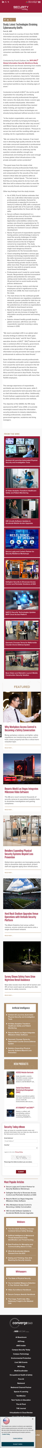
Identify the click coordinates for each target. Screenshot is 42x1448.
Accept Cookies (17, 1444)
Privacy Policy (19, 1152)
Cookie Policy (6, 1434)
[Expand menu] (39, 2)
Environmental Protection (21, 1358)
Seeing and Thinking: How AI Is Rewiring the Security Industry (20, 1259)
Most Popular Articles (14, 1182)
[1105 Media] (21, 1331)
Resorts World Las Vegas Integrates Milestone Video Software (21, 790)
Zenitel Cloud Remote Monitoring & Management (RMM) (24, 1090)
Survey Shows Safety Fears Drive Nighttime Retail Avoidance (20, 978)
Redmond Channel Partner (21, 1387)
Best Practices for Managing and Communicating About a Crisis (20, 1245)
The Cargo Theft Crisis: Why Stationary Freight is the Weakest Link (20, 1301)
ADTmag (21, 1341)
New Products (21, 1064)
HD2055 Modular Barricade (24, 1072)
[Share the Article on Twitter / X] (10, 20)
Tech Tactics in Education (21, 1400)
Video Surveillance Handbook (19, 1290)
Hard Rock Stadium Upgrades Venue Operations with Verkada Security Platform (21, 917)
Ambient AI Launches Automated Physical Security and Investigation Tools (21, 461)
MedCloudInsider (21, 1371)
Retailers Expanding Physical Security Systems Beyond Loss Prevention (19, 854)
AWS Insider (21, 1346)
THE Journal (21, 1408)
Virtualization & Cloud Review (21, 1413)
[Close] (32, 1419)
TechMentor (21, 1396)
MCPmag (21, 1366)
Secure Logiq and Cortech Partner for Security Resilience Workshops (20, 552)
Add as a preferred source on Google (32, 2)
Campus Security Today (21, 1350)
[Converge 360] (21, 1323)
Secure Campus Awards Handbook (21, 1294)
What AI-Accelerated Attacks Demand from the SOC (19, 1252)
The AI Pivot (21, 1404)
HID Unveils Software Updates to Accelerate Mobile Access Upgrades (19, 522)
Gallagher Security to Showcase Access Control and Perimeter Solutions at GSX (21, 583)
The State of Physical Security (19, 1278)
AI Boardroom (21, 1337)
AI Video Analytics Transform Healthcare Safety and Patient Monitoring (21, 492)
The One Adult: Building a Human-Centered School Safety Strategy (21, 1230)
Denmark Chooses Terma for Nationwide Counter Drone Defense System (21, 644)
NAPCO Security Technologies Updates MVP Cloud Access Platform (21, 613)
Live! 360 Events (21, 1362)
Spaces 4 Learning (21, 1392)
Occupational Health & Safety (21, 1375)
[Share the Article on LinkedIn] (7, 20)
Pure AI (21, 1379)
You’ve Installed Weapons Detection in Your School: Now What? (21, 1284)
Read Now (8, 748)
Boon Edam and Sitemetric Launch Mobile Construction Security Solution (22, 674)
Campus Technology (21, 1354)
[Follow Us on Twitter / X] (6, 2)
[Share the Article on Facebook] (4, 20)
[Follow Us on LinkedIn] (3, 2)
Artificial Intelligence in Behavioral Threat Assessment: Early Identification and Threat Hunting (21, 1237)
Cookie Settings (17, 1438)
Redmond (21, 1383)
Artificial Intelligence (21, 1008)
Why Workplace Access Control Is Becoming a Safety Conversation (20, 728)
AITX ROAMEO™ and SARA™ (25, 1107)
